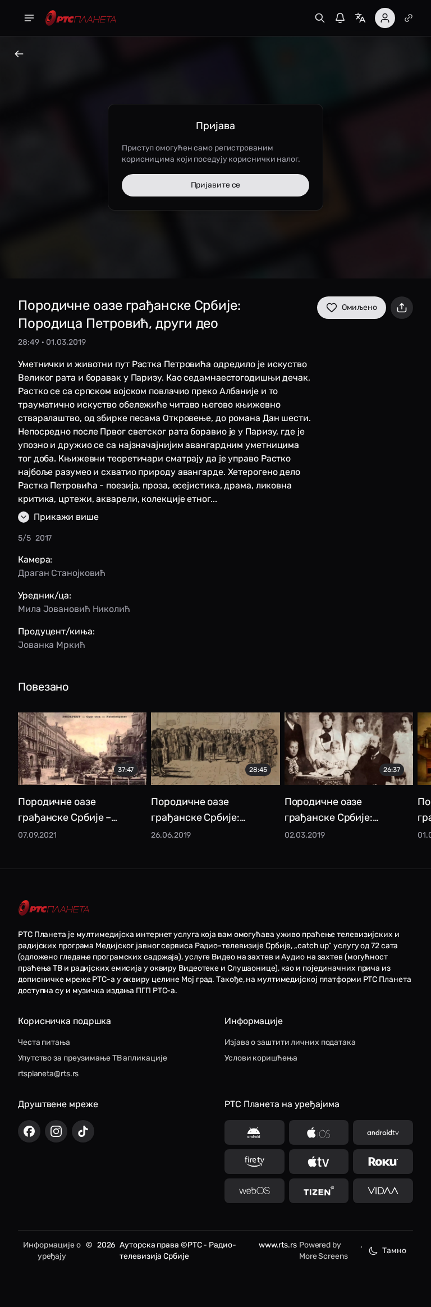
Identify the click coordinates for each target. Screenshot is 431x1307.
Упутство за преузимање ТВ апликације (92, 1058)
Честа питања (44, 1042)
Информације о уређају (52, 1250)
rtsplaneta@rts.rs (48, 1073)
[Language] (360, 18)
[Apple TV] (319, 1161)
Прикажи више (66, 516)
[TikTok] (83, 1131)
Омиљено (359, 307)
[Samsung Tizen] (319, 1190)
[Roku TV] (383, 1161)
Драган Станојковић (62, 573)
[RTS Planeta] (81, 18)
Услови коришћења (260, 1058)
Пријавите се (216, 185)
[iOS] (319, 1132)
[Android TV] (383, 1132)
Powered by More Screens (323, 1250)
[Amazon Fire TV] (254, 1161)
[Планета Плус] (408, 17)
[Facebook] (29, 1131)
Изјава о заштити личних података (290, 1042)
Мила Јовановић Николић (74, 609)
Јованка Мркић (51, 644)
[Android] (254, 1132)
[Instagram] (56, 1131)
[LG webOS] (254, 1190)
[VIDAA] (383, 1190)
